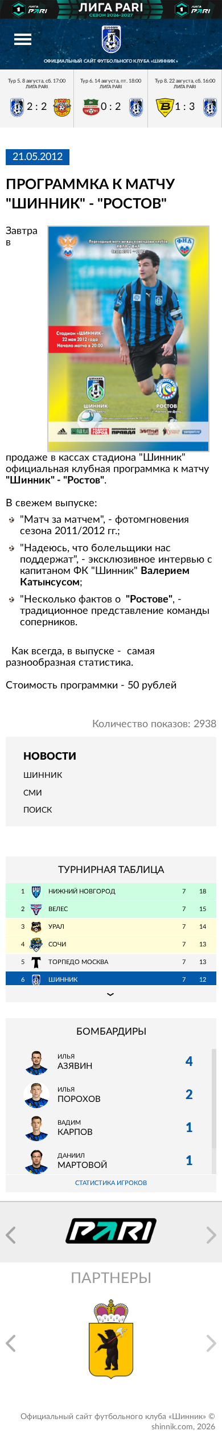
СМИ (32, 793)
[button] (10, 1235)
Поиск (37, 810)
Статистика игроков (111, 1183)
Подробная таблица (111, 993)
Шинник (42, 776)
